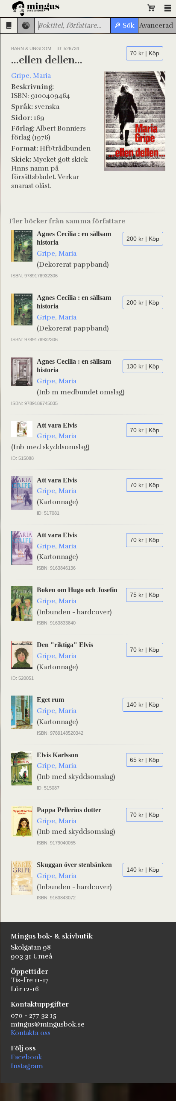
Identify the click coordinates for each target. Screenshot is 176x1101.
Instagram (27, 1066)
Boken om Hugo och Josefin (77, 589)
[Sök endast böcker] (8, 25)
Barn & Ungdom (31, 48)
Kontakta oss (30, 1033)
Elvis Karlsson (57, 755)
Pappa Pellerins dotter (69, 809)
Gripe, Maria (31, 75)
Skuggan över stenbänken (74, 864)
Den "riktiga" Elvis (65, 644)
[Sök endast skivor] (26, 25)
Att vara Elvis (57, 425)
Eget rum (50, 699)
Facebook (26, 1057)
